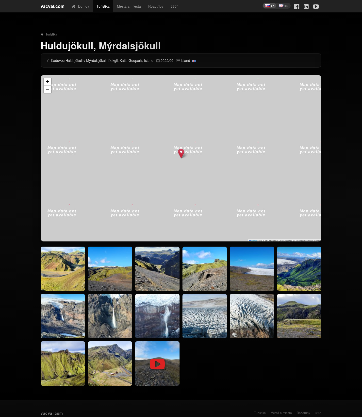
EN (286, 5)
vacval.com (53, 6)
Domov (82, 6)
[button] (181, 153)
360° (174, 6)
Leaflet (254, 240)
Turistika (103, 6)
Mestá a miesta (129, 6)
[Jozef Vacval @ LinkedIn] (306, 6)
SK (272, 5)
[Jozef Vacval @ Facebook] (296, 6)
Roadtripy (155, 6)
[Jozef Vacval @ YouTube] (316, 6)
